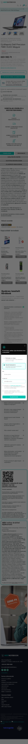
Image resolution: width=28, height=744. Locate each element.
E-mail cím (5, 378)
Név (3, 371)
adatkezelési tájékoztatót (15, 385)
